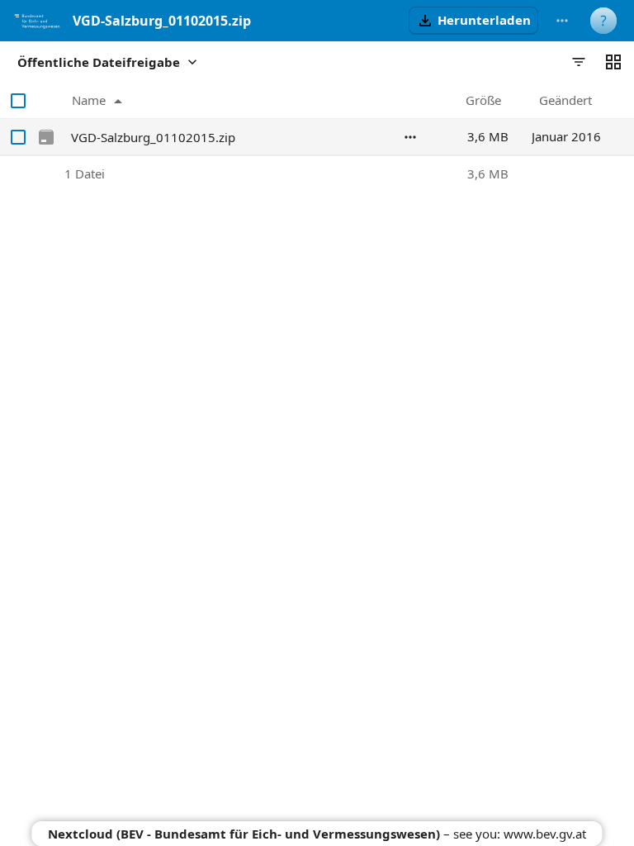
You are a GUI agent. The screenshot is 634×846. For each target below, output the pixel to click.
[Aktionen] (410, 137)
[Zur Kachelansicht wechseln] (613, 62)
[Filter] (579, 62)
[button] (473, 21)
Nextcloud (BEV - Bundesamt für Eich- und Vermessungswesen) (244, 833)
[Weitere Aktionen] (562, 20)
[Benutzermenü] (603, 20)
